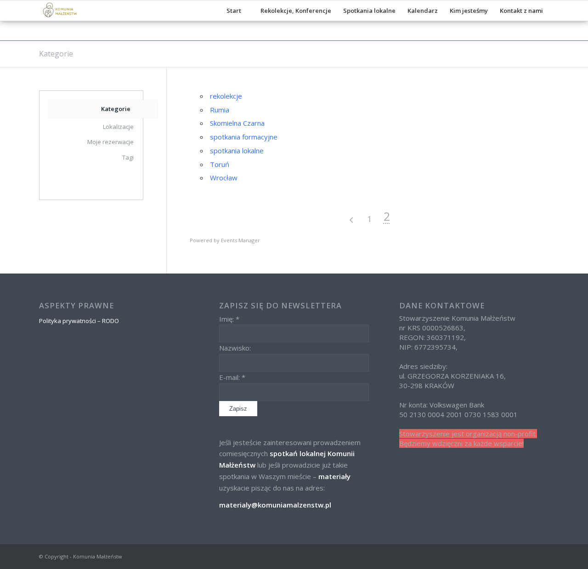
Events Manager (240, 240)
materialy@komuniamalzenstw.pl (275, 504)
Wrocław (223, 177)
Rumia (219, 109)
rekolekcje (226, 95)
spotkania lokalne (237, 150)
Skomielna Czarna (237, 123)
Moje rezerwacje (110, 142)
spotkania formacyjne (243, 136)
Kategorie (56, 54)
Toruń (219, 164)
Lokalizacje (118, 127)
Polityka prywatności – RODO (79, 321)
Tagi (128, 157)
